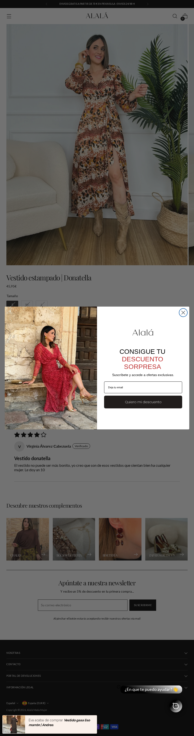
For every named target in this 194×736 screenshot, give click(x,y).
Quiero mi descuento (143, 402)
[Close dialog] (183, 312)
